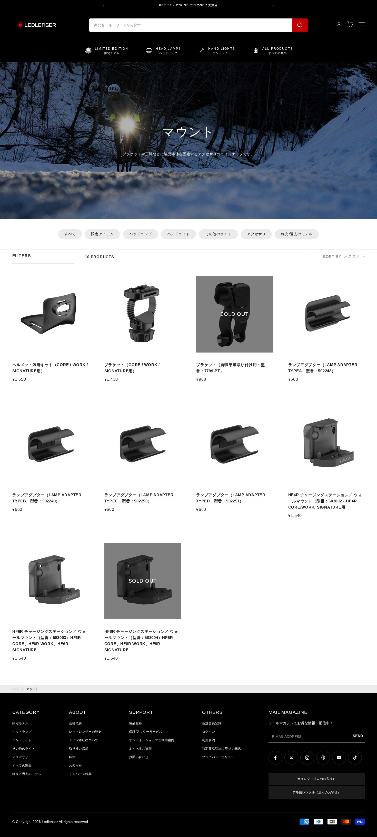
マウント (32, 689)
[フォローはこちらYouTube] (339, 757)
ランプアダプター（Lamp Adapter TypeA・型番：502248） (323, 368)
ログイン (208, 731)
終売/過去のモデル (296, 234)
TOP (15, 689)
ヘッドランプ (140, 234)
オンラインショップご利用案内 (151, 740)
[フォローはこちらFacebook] (275, 757)
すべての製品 (22, 765)
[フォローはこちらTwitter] (291, 757)
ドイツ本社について (83, 740)
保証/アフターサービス (145, 731)
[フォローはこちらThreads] (323, 757)
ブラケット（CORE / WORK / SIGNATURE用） (132, 368)
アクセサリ (256, 234)
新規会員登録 (212, 723)
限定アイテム (102, 234)
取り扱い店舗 (78, 748)
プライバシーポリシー (218, 757)
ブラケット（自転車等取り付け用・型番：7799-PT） (230, 368)
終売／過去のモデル (26, 774)
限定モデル (20, 723)
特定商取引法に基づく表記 (221, 748)
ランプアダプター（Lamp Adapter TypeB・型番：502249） (47, 498)
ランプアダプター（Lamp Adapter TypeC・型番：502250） (139, 498)
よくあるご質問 (140, 748)
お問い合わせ (138, 757)
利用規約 (208, 740)
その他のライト (218, 234)
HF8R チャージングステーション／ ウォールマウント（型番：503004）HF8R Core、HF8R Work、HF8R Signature (141, 640)
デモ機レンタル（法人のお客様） (316, 792)
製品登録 (135, 723)
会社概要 (75, 723)
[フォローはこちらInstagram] (307, 757)
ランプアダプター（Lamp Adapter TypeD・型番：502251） (230, 498)
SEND (358, 736)
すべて (70, 234)
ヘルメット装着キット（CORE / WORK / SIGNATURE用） (50, 368)
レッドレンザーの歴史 (85, 731)
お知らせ (75, 765)
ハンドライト (178, 234)
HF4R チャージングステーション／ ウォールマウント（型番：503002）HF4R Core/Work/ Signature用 (325, 501)
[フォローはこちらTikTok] (355, 757)
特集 (72, 757)
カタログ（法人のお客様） (316, 779)
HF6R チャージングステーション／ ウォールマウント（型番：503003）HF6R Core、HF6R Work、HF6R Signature (49, 640)
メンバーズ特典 (80, 774)
